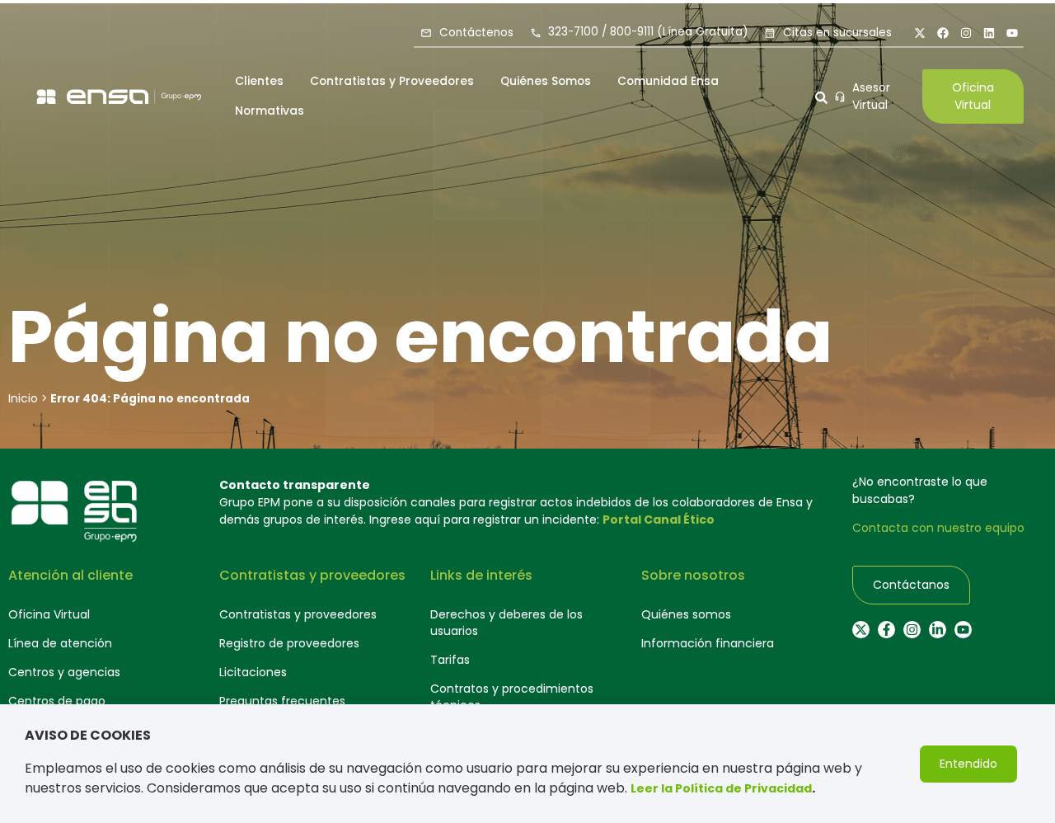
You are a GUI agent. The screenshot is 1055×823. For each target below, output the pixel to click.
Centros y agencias (64, 672)
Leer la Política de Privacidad (721, 788)
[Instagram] (966, 33)
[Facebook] (942, 33)
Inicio (23, 398)
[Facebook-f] (886, 629)
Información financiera (707, 643)
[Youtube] (1012, 33)
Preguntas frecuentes (282, 701)
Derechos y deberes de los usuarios (506, 622)
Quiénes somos (686, 614)
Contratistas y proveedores (298, 614)
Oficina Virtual (49, 614)
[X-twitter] (919, 33)
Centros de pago (57, 701)
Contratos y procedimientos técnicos (511, 696)
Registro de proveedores (289, 643)
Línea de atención (60, 643)
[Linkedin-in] (937, 629)
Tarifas (450, 659)
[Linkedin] (989, 33)
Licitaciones (253, 672)
